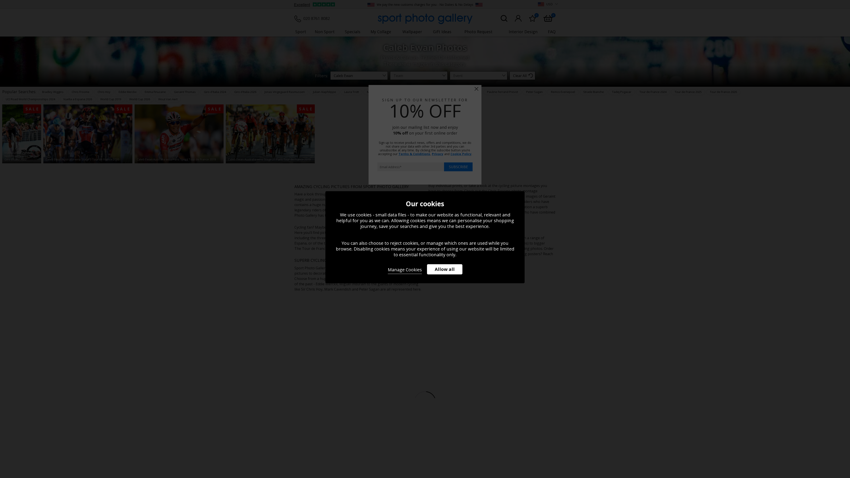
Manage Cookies (405, 270)
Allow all (445, 269)
